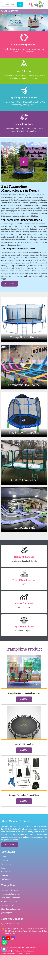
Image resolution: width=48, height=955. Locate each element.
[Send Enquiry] (4, 949)
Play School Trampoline (10, 898)
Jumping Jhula (6, 913)
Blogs (3, 868)
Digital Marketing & (8, 953)
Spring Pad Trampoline (24, 744)
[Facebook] (4, 938)
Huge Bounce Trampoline (11, 909)
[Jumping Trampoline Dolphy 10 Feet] (24, 774)
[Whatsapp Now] (4, 942)
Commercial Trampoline (10, 894)
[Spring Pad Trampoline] (24, 723)
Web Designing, (29, 951)
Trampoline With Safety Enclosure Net (24, 693)
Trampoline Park (8, 905)
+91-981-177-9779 (11, 11)
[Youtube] (8, 938)
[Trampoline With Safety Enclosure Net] (24, 672)
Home (3, 857)
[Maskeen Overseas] (36, 4)
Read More (9, 284)
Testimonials (6, 864)
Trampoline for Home (9, 890)
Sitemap (4, 875)
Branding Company (23, 953)
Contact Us (5, 872)
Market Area (6, 879)
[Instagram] (13, 938)
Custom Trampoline (9, 901)
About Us (4, 860)
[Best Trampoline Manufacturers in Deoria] (24, 161)
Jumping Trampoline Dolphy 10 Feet (24, 795)
